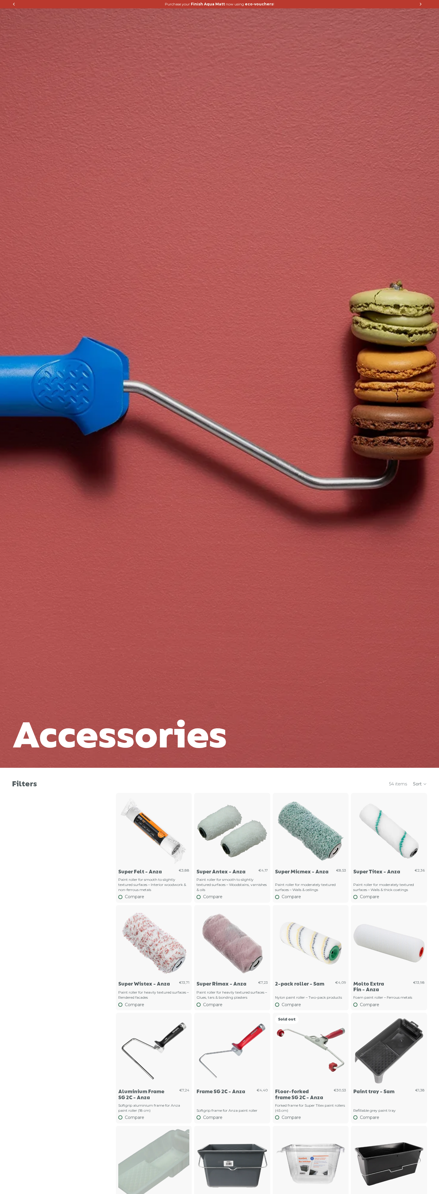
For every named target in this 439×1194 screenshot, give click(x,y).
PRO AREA (298, 16)
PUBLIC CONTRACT (345, 16)
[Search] (397, 16)
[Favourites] (382, 16)
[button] (420, 784)
